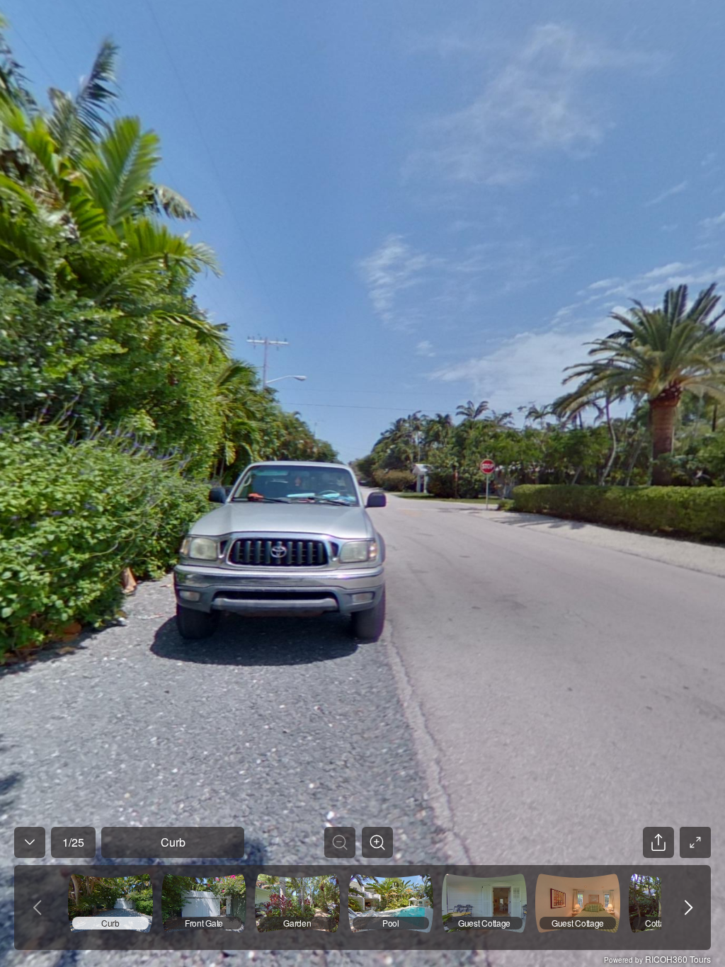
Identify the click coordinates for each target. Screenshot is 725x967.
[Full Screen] (695, 842)
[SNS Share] (658, 842)
